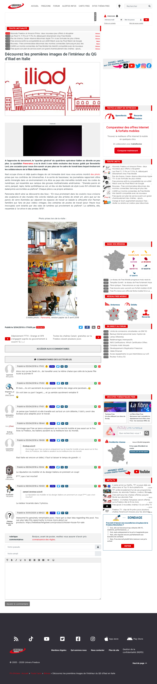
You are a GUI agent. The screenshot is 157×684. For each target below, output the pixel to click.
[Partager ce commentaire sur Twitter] (57, 366)
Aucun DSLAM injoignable (141, 442)
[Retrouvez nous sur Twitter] (63, 639)
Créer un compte (110, 23)
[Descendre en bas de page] (62, 366)
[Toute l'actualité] (95, 28)
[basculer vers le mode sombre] (119, 6)
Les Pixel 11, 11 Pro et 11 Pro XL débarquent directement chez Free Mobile (41, 36)
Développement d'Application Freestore (126, 348)
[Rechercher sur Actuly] (146, 433)
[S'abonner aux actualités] (98, 327)
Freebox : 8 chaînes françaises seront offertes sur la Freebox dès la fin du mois (131, 501)
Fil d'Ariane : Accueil (19, 673)
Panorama (28, 163)
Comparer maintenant (127, 150)
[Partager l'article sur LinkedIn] (93, 327)
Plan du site (114, 650)
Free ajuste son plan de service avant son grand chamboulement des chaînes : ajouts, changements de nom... (132, 198)
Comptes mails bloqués (119, 345)
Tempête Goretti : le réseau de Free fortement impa (131, 282)
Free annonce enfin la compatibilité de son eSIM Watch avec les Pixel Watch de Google (46, 41)
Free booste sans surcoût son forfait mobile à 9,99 (131, 288)
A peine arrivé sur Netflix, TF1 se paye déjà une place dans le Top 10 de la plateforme (131, 486)
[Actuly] (111, 431)
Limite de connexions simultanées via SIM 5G (128, 331)
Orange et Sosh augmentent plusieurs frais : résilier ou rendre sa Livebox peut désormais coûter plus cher (132, 203)
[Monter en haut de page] (66, 366)
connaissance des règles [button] (43, 539)
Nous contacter (97, 650)
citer (52, 366)
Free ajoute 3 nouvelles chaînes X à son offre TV (132, 505)
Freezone (111, 16)
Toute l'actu (36, 673)
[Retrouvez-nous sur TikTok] (31, 639)
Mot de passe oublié (136, 23)
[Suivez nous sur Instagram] (93, 639)
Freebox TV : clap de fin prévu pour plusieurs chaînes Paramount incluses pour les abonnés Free (131, 512)
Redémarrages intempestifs (121, 340)
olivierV (40, 327)
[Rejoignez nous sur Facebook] (78, 639)
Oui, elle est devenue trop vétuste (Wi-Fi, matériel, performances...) (125, 529)
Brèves (98, 33)
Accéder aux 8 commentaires (53, 349)
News (98, 41)
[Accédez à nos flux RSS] (16, 639)
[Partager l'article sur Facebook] (87, 327)
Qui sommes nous (79, 650)
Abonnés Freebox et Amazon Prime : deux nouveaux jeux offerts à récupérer (42, 33)
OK (146, 20)
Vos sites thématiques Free (121, 397)
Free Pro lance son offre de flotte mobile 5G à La (130, 291)
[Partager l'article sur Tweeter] (81, 327)
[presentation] (7, 560)
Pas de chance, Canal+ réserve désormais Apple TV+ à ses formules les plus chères (45, 38)
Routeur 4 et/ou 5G (118, 357)
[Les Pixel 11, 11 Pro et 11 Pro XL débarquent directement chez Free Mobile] (107, 173)
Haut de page (139, 663)
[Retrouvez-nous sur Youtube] (47, 639)
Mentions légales (58, 650)
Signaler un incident (139, 452)
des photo (95, 174)
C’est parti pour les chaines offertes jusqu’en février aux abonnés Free (130, 496)
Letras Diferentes (117, 337)
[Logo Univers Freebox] (16, 6)
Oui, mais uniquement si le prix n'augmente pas (129, 532)
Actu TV (111, 480)
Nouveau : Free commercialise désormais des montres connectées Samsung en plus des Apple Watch (132, 188)
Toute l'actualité (18, 28)
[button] (7, 560)
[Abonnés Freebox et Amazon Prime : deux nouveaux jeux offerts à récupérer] (107, 168)
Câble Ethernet (116, 351)
